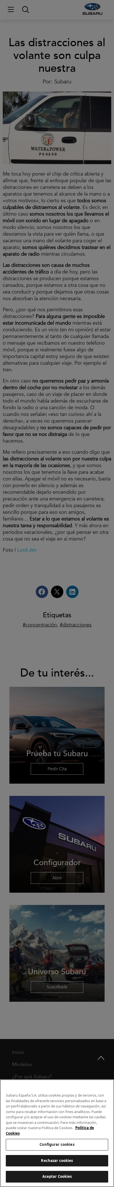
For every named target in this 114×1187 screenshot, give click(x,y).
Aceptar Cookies (57, 1176)
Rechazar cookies (57, 1160)
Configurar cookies (57, 1144)
